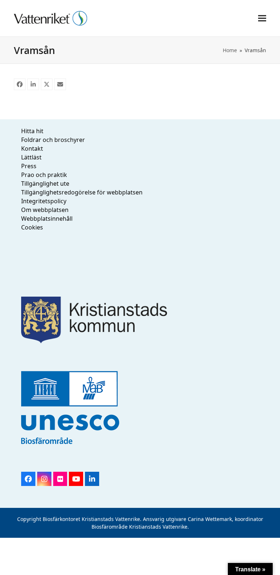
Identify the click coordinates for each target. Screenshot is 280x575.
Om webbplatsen (45, 210)
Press (28, 166)
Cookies (32, 227)
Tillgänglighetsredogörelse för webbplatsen (82, 192)
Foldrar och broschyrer (53, 140)
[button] (262, 18)
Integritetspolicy (43, 201)
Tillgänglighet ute (45, 184)
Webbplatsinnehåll (47, 219)
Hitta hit (32, 131)
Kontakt (32, 148)
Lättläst (31, 157)
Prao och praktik (44, 175)
